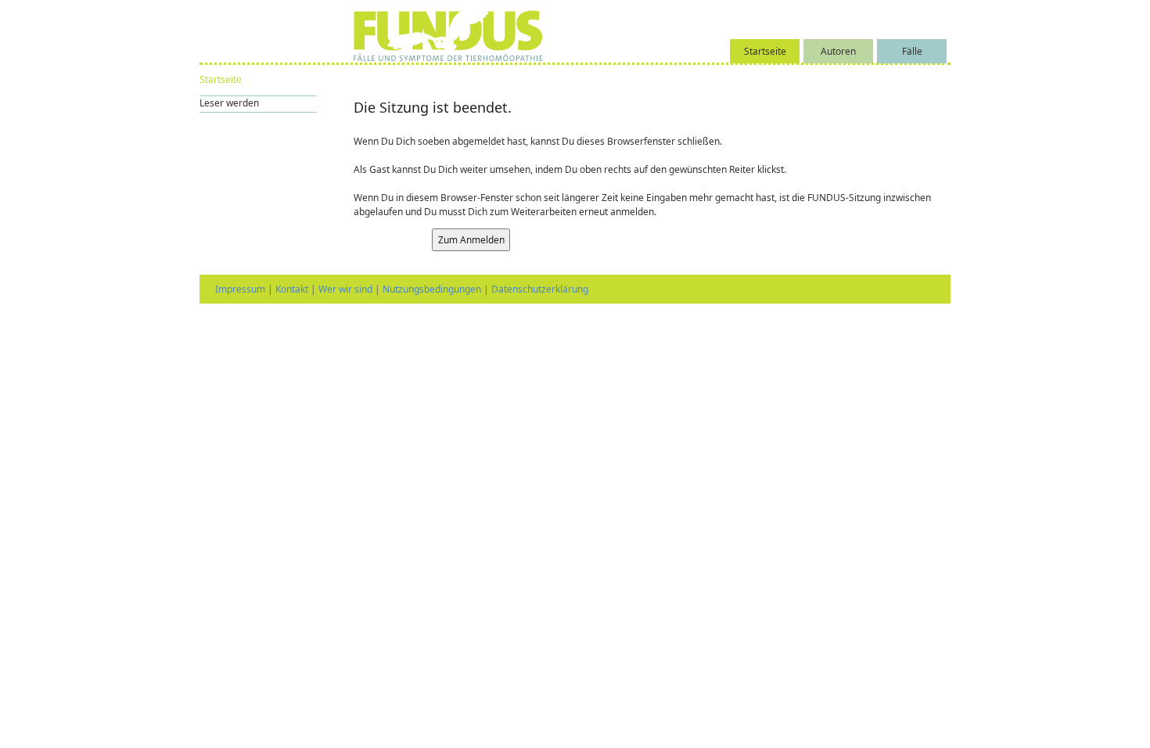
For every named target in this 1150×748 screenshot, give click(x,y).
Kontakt (291, 289)
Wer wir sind (345, 289)
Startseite (765, 51)
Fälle (912, 51)
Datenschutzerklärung (539, 289)
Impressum (240, 289)
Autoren (838, 51)
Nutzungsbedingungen (432, 289)
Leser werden (229, 103)
